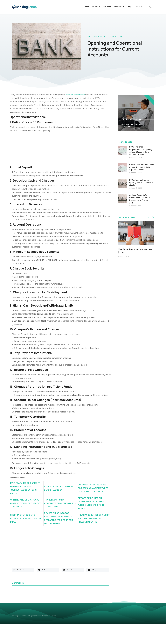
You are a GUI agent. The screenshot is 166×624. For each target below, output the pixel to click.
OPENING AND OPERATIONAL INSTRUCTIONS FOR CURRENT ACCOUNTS (25, 503)
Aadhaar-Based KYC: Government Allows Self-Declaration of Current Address (139, 199)
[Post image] (122, 150)
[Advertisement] (60, 149)
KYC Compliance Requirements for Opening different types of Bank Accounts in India (140, 151)
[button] (23, 570)
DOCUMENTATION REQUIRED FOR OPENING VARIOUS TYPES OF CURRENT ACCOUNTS (93, 488)
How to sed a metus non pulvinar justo (135, 250)
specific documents (75, 94)
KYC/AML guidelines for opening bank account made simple (141, 182)
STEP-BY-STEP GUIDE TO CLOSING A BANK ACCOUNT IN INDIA (25, 518)
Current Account (115, 36)
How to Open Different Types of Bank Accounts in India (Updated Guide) (141, 167)
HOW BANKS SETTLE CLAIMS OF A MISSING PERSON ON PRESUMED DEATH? (94, 518)
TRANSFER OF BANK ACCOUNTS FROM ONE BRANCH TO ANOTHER (60, 503)
